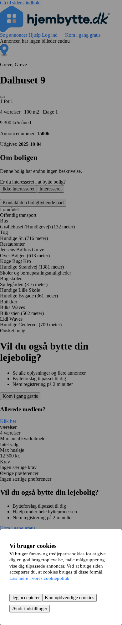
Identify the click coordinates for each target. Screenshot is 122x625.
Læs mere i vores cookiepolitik (39, 578)
